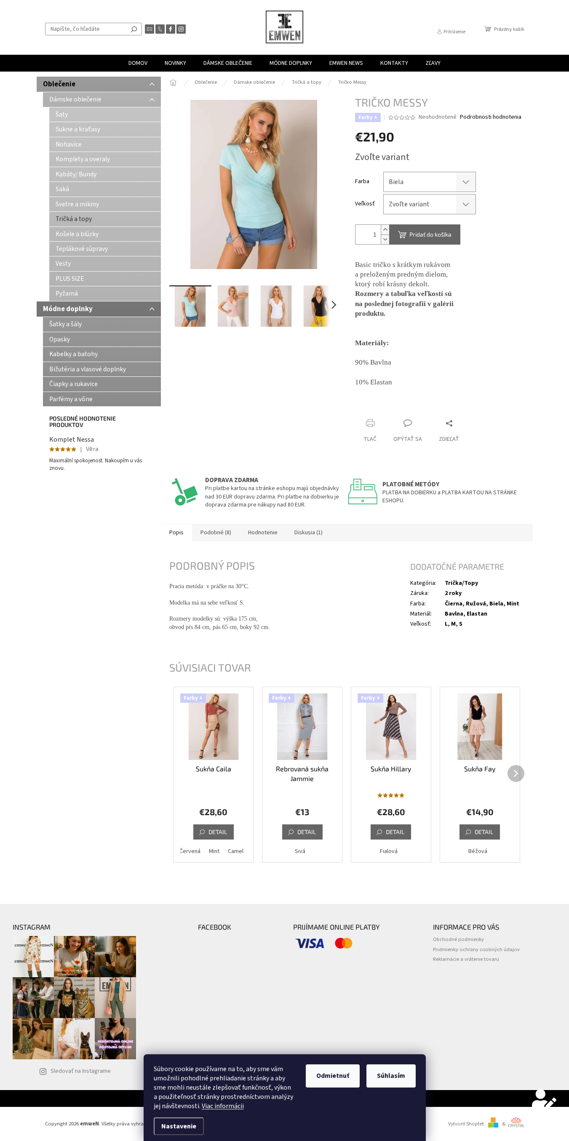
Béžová (477, 851)
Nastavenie (178, 1126)
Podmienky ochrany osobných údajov (476, 949)
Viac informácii (223, 1106)
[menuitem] (138, 63)
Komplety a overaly (83, 159)
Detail (217, 831)
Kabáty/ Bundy (76, 174)
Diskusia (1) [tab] (308, 532)
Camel (235, 851)
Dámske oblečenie (75, 99)
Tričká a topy (74, 219)
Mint (214, 851)
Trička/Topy (461, 583)
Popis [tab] (176, 532)
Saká (62, 189)
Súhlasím (391, 1075)
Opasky (59, 339)
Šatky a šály (65, 324)
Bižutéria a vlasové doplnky (87, 369)
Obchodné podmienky (458, 939)
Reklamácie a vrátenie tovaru (466, 959)
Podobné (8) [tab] (215, 532)
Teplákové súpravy (82, 248)
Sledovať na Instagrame (81, 1071)
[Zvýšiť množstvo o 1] (385, 230)
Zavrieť (411, 407)
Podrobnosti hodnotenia (490, 117)
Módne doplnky (68, 309)
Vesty (63, 263)
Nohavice (69, 144)
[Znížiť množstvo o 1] (385, 239)
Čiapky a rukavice (73, 384)
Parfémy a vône (71, 399)
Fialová (389, 851)
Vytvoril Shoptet (466, 1124)
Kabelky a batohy (73, 354)
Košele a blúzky (77, 234)
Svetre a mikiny (77, 204)
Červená (189, 851)
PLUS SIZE (70, 278)
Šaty (62, 114)
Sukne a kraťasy (78, 129)
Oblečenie (59, 84)
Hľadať (134, 29)
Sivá (300, 851)
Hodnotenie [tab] (263, 532)
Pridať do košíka (430, 234)
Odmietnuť (332, 1075)
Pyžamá (67, 293)
